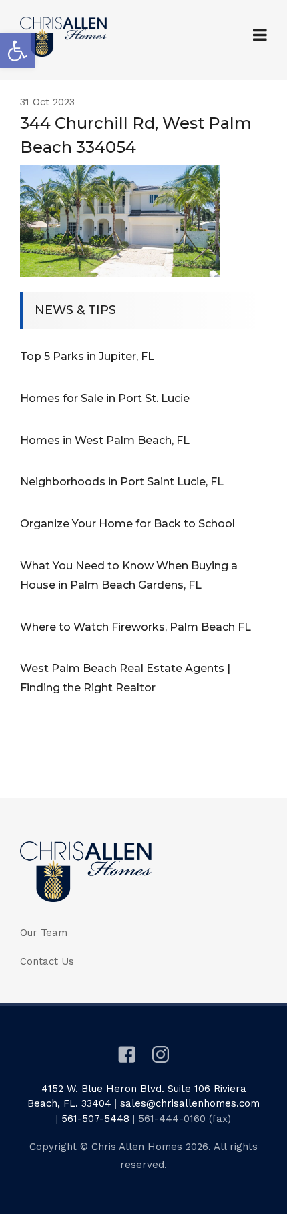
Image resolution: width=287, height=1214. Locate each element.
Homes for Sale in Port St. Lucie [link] (105, 398)
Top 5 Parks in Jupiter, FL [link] (87, 356)
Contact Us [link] (47, 961)
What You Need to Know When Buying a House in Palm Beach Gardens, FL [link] (129, 575)
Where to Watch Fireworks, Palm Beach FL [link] (135, 627)
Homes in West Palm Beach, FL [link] (105, 440)
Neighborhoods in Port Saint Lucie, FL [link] (122, 481)
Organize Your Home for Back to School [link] (127, 523)
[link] (17, 50)
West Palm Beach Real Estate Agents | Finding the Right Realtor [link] (125, 678)
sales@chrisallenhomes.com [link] (190, 1103)
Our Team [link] (43, 933)
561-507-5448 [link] (95, 1119)
